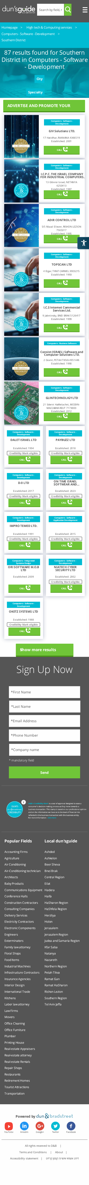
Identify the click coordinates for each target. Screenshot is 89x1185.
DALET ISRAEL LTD (23, 439)
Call (59, 150)
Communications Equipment (23, 890)
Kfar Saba (51, 947)
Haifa (48, 896)
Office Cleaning (14, 1023)
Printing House (14, 1042)
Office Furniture (14, 1030)
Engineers (11, 934)
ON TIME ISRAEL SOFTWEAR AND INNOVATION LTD (65, 483)
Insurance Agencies (17, 979)
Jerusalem (51, 928)
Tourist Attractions (16, 1087)
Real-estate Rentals (17, 1062)
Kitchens (10, 998)
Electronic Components (20, 928)
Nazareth (50, 960)
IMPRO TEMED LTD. (23, 525)
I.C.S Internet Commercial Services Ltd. (62, 309)
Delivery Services (15, 915)
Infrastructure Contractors (22, 972)
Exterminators (13, 941)
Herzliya (50, 915)
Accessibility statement (24, 1158)
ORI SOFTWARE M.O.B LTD (23, 568)
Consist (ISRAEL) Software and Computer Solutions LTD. (61, 353)
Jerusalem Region (56, 934)
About (59, 1152)
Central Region (54, 877)
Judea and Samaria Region (62, 941)
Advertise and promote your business (38, 107)
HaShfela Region (55, 909)
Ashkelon (50, 858)
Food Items (11, 960)
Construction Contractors (21, 903)
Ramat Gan (52, 979)
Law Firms (11, 1011)
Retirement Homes (17, 1080)
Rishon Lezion (53, 991)
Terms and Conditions (33, 1152)
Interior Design (14, 985)
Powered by (26, 1116)
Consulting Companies (19, 909)
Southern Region (55, 998)
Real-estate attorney (18, 1055)
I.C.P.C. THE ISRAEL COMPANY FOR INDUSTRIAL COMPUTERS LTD (62, 175)
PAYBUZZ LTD (65, 439)
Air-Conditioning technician (22, 871)
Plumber (10, 1036)
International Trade (17, 991)
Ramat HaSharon (55, 985)
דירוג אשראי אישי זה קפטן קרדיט (62, 1158)
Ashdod (49, 852)
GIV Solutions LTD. (62, 131)
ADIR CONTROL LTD (61, 220)
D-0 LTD (23, 482)
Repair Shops (13, 1068)
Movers (9, 1017)
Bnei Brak (51, 871)
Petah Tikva (52, 972)
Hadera (49, 890)
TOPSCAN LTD (62, 264)
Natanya (50, 953)
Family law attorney (17, 947)
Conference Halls (15, 896)
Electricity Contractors (19, 921)
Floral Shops (12, 953)
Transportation (14, 1093)
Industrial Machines (17, 966)
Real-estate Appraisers (19, 1049)
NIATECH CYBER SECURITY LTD (65, 568)
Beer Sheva (52, 864)
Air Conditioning (15, 864)
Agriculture (11, 858)
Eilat (47, 883)
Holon (48, 921)
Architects (11, 877)
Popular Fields (18, 841)
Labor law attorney (16, 1004)
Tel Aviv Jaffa (53, 1004)
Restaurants (12, 1074)
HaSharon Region (56, 903)
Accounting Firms (15, 852)
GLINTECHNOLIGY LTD (62, 397)
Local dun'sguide (60, 841)
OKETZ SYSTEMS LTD (23, 611)
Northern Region (55, 966)
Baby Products (14, 883)
